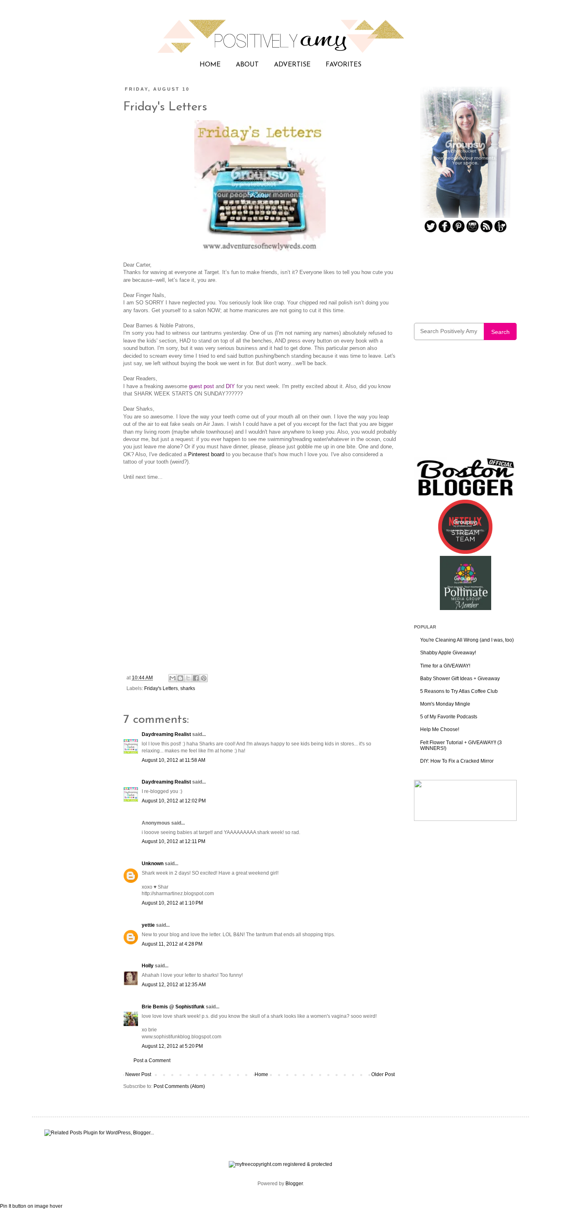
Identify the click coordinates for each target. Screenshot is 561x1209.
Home (261, 1074)
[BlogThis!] (180, 678)
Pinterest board (206, 454)
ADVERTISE (292, 65)
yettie (148, 925)
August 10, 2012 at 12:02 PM (174, 801)
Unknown (152, 863)
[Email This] (172, 678)
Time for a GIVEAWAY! (445, 666)
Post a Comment (151, 1060)
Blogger (294, 1183)
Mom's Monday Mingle (445, 704)
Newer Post (138, 1074)
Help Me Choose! (439, 729)
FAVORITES (343, 65)
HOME (210, 65)
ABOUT (247, 65)
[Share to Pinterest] (204, 678)
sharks (187, 688)
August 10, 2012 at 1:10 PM (172, 903)
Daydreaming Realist (166, 734)
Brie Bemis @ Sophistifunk (173, 1007)
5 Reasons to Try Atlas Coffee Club (459, 691)
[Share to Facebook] (196, 678)
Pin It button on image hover (31, 1206)
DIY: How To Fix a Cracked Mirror (457, 761)
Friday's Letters (161, 688)
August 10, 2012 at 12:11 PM (173, 841)
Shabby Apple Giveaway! (448, 653)
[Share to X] (188, 678)
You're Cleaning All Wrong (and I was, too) (467, 640)
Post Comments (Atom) (179, 1086)
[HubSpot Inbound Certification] (465, 819)
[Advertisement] (465, 403)
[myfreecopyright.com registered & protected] (280, 1164)
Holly (148, 966)
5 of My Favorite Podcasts (448, 717)
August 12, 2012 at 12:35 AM (174, 984)
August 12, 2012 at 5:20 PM (172, 1046)
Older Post (383, 1074)
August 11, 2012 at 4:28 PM (172, 944)
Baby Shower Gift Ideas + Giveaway (460, 678)
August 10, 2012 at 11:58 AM (173, 760)
